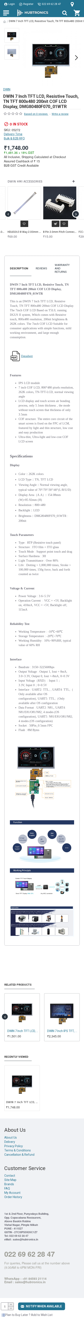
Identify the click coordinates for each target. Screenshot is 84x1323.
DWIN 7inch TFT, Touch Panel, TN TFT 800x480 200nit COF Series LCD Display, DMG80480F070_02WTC (23, 1031)
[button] (25, 57)
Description (19, 268)
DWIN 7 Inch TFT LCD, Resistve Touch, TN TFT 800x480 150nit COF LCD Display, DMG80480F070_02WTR (62, 1031)
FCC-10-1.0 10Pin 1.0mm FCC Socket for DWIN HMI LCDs (24, 231)
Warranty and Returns (62, 268)
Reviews (41, 268)
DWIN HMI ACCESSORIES (25, 181)
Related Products (17, 984)
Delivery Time (13, 134)
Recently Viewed (16, 1056)
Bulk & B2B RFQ (14, 138)
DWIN (6, 89)
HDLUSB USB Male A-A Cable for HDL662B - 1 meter (59, 231)
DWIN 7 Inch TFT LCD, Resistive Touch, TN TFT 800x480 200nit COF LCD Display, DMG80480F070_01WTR (22, 1102)
